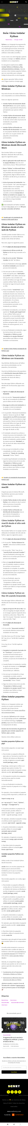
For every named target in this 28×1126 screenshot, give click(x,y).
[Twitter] (14, 1124)
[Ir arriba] (20, 1124)
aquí (21, 81)
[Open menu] (2, 2)
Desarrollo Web (5, 1002)
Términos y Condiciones (23, 1095)
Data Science (13, 1000)
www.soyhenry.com (14, 1111)
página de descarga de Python (16, 247)
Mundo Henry (9, 39)
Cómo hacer (4, 1005)
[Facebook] (8, 1124)
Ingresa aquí (20, 985)
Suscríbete (14, 1072)
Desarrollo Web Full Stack (17, 1002)
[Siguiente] (26, 1029)
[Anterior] (1, 1029)
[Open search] (26, 2)
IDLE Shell (11, 207)
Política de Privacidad (4, 1095)
